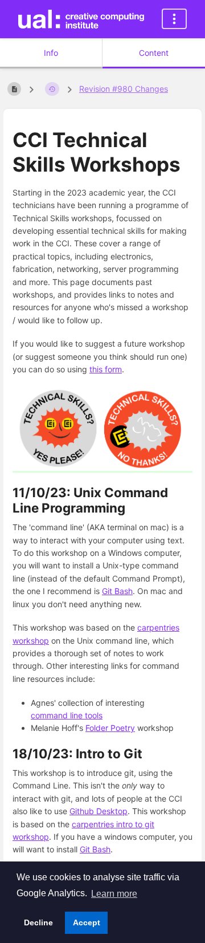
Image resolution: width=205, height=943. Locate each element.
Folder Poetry (110, 728)
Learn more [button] (114, 894)
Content (154, 53)
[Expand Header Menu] (174, 19)
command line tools (66, 715)
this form (105, 369)
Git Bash (117, 591)
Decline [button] (38, 922)
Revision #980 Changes (123, 89)
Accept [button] (86, 922)
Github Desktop (98, 811)
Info (51, 53)
